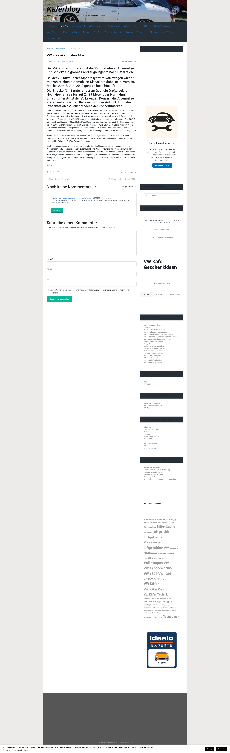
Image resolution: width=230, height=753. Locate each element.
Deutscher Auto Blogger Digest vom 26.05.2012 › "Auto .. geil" (71, 198)
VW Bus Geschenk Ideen (152, 355)
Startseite (50, 49)
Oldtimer (147, 432)
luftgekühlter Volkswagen (154, 539)
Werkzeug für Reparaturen (153, 617)
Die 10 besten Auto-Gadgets (154, 330)
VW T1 (171, 598)
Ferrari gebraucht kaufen (153, 341)
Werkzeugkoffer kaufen (153, 360)
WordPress (130, 742)
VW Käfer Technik (150, 444)
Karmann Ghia (150, 527)
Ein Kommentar (131, 61)
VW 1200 (150, 568)
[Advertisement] (162, 82)
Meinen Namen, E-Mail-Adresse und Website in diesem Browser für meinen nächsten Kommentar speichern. (90, 291)
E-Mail (50, 269)
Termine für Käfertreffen (153, 472)
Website (50, 279)
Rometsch (157, 558)
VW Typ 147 (157, 605)
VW (166, 563)
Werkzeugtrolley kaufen (153, 362)
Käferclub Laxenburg (152, 403)
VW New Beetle (162, 598)
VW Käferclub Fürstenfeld (153, 406)
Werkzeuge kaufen (169, 608)
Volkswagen (153, 563)
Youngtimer (171, 616)
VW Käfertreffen (150, 448)
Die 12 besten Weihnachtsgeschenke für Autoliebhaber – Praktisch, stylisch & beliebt (161, 336)
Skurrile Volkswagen (151, 436)
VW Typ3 (148, 601)
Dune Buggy (171, 519)
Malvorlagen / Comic (152, 429)
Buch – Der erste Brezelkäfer (59, 179)
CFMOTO (147, 327)
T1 (163, 558)
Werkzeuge (166, 605)
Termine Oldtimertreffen (153, 474)
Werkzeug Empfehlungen (152, 610)
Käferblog (63, 9)
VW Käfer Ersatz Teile (152, 358)
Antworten (57, 210)
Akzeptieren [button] (221, 749)
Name (50, 259)
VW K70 (163, 579)
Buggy (162, 519)
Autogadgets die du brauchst (155, 325)
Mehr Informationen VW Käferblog (157, 470)
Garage (146, 522)
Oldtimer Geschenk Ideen (153, 351)
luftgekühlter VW (156, 548)
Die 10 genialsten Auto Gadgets (155, 332)
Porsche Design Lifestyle (153, 353)
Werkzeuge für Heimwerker (153, 608)
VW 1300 (165, 568)
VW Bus (146, 441)
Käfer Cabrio (166, 526)
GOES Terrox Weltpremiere (154, 346)
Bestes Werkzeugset (151, 519)
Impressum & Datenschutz (154, 467)
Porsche (147, 434)
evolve (98, 742)
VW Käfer (151, 584)
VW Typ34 (148, 605)
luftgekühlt (161, 532)
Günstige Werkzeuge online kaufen (162, 522)
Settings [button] (210, 749)
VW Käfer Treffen (150, 598)
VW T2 (146, 408)
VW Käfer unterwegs (151, 446)
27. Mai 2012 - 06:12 (110, 198)
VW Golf (157, 579)
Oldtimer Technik (166, 553)
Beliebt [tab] (146, 295)
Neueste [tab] (159, 295)
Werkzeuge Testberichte (152, 613)
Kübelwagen (148, 532)
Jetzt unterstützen (162, 165)
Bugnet (146, 382)
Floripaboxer (149, 344)
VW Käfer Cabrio (155, 589)
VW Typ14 (167, 601)
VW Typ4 (157, 601)
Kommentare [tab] (175, 295)
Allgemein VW (60, 49)
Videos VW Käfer (150, 439)
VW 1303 (165, 574)
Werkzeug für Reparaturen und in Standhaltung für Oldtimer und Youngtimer (160, 478)
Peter (71, 61)
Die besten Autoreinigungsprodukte (157, 339)
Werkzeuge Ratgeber (169, 610)
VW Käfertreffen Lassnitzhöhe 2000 (121, 179)
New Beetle (174, 548)
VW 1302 (147, 384)
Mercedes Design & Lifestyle (154, 348)
